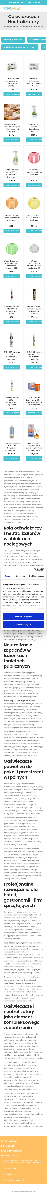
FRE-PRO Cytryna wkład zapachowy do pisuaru (34, 217)
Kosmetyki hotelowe (13, 39)
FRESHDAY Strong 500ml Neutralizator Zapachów (34, 128)
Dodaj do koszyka (12, 94)
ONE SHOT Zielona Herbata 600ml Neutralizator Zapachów (34, 355)
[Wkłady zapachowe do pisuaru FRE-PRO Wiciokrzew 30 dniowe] (34, 249)
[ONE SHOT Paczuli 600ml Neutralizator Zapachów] (12, 385)
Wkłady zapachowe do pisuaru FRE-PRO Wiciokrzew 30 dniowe (34, 266)
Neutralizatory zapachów (14, 732)
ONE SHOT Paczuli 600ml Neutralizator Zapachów (11, 401)
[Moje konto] (40, 8)
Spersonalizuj (22, 624)
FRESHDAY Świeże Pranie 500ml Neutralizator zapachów (12, 173)
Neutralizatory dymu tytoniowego (18, 943)
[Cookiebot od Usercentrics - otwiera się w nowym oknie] (33, 569)
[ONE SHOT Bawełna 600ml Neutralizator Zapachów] (12, 340)
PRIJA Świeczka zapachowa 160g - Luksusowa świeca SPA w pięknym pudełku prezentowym (34, 403)
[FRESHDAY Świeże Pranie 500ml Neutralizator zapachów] (12, 157)
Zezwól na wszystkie (23, 617)
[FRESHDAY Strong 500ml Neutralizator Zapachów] (34, 112)
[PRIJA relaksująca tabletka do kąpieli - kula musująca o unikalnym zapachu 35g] (12, 112)
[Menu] (45, 8)
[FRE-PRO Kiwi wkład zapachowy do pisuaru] (34, 157)
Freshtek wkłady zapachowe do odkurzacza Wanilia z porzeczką (12, 83)
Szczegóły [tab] (20, 576)
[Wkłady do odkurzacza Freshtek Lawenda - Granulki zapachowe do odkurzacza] (34, 66)
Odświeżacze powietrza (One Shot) (20, 47)
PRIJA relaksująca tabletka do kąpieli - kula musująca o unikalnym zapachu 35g (12, 129)
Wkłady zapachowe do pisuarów (17, 701)
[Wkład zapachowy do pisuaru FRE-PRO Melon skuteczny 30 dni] (12, 249)
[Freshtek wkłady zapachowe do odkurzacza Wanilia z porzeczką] (12, 66)
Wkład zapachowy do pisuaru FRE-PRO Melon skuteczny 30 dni (12, 264)
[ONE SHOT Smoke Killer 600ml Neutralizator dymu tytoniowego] (12, 294)
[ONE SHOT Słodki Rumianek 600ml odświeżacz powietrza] (34, 294)
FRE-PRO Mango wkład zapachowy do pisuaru (12, 217)
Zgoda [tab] (7, 576)
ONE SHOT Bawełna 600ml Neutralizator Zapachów (12, 355)
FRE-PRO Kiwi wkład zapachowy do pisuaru (34, 172)
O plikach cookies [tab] (36, 576)
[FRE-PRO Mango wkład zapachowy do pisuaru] (12, 203)
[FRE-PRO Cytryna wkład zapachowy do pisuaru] (34, 203)
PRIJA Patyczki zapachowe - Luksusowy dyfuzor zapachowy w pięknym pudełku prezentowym (34, 449)
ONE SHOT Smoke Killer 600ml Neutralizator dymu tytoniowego (11, 311)
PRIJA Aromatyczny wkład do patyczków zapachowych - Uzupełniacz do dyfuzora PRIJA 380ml (12, 450)
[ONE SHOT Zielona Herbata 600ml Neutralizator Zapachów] (34, 340)
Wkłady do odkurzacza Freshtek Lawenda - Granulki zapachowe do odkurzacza (34, 85)
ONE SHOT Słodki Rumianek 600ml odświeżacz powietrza (34, 310)
